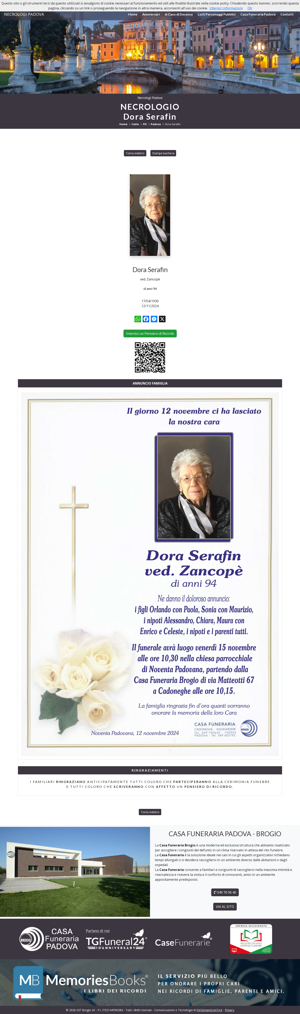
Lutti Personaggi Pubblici (217, 14)
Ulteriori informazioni (226, 8)
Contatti (286, 14)
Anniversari (151, 14)
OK (250, 8)
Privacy (229, 1010)
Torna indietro (135, 153)
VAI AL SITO (225, 906)
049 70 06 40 (226, 892)
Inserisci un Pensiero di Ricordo (150, 333)
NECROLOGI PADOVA (24, 14)
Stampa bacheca (163, 153)
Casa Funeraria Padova (258, 14)
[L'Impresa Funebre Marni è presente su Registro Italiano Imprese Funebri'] (183, 939)
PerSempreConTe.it (209, 1010)
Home (132, 14)
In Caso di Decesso (179, 14)
